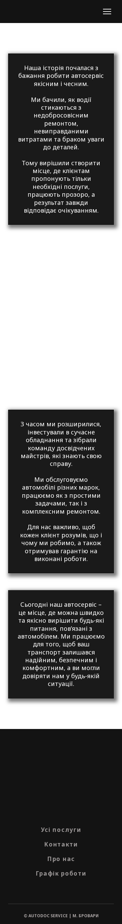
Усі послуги (61, 830)
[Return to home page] (24, 11)
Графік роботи (61, 873)
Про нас (61, 859)
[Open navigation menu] (107, 11)
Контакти (61, 844)
